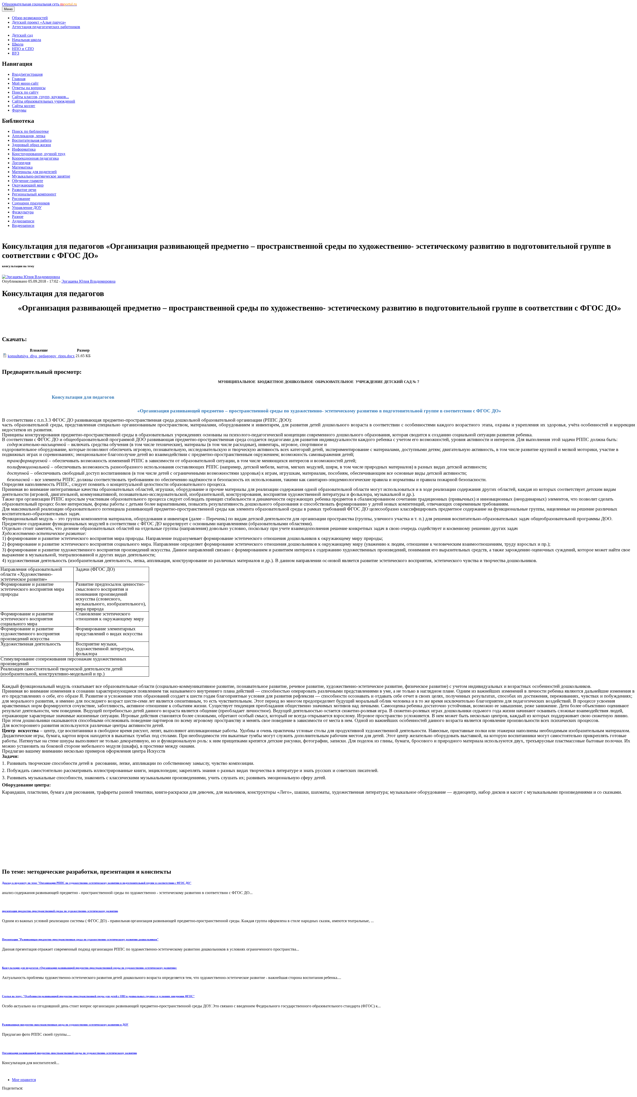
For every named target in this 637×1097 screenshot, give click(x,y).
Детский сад (22, 35)
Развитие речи (24, 190)
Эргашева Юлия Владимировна (88, 281)
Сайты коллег (23, 106)
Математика (22, 167)
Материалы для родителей (34, 172)
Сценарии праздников (31, 203)
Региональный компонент (34, 194)
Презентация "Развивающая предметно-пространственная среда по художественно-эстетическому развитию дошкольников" (80, 939)
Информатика (24, 149)
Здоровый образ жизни (31, 145)
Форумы (19, 110)
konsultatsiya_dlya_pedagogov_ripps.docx (41, 356)
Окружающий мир (28, 185)
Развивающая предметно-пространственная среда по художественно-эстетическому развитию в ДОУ (65, 1024)
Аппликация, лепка (28, 136)
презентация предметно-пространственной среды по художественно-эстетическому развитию (60, 910)
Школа (17, 44)
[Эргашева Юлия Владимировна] (31, 277)
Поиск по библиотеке (30, 131)
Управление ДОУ (27, 207)
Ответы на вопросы (29, 88)
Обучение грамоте (27, 181)
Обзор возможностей (30, 18)
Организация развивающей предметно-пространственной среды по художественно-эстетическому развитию (69, 1052)
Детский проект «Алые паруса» (39, 22)
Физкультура (23, 212)
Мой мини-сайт (25, 83)
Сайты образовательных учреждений (43, 101)
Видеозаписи (23, 225)
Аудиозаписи (23, 221)
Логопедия (21, 163)
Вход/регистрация (27, 74)
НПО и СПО (23, 49)
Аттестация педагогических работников (46, 27)
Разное (17, 216)
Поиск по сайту (25, 92)
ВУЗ (15, 53)
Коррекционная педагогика (35, 158)
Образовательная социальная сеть (39, 4)
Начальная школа (26, 40)
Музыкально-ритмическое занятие (41, 176)
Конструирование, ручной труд (38, 154)
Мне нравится (24, 1080)
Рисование (21, 198)
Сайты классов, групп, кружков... (40, 97)
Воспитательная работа (32, 140)
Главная (18, 79)
